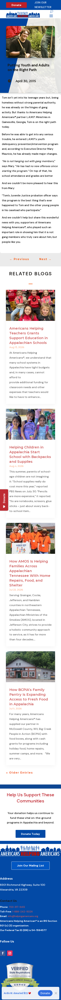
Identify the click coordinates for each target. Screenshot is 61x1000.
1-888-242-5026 (22, 911)
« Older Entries (19, 772)
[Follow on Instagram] (10, 953)
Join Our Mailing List (30, 865)
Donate (16, 5)
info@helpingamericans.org (23, 916)
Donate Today (30, 834)
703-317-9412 (17, 906)
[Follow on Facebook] (2, 953)
